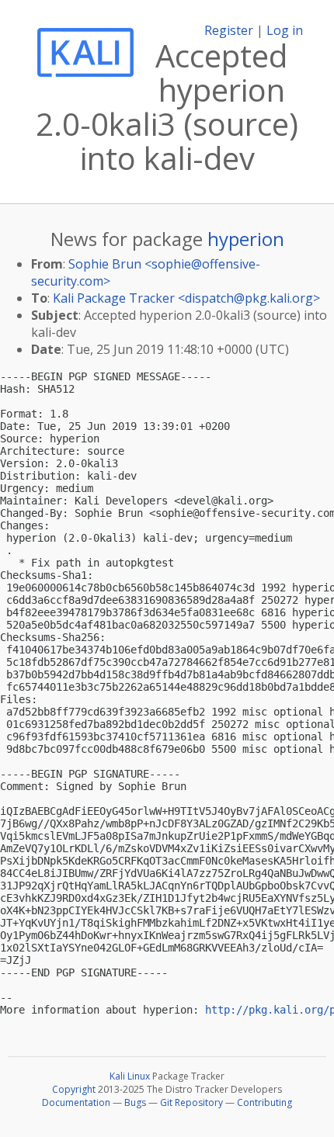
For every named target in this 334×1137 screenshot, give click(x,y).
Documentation (76, 1102)
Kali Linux (130, 1076)
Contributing (264, 1102)
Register (228, 30)
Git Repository (191, 1102)
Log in (284, 30)
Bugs (135, 1102)
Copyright (74, 1089)
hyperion (245, 238)
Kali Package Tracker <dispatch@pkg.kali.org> (186, 298)
